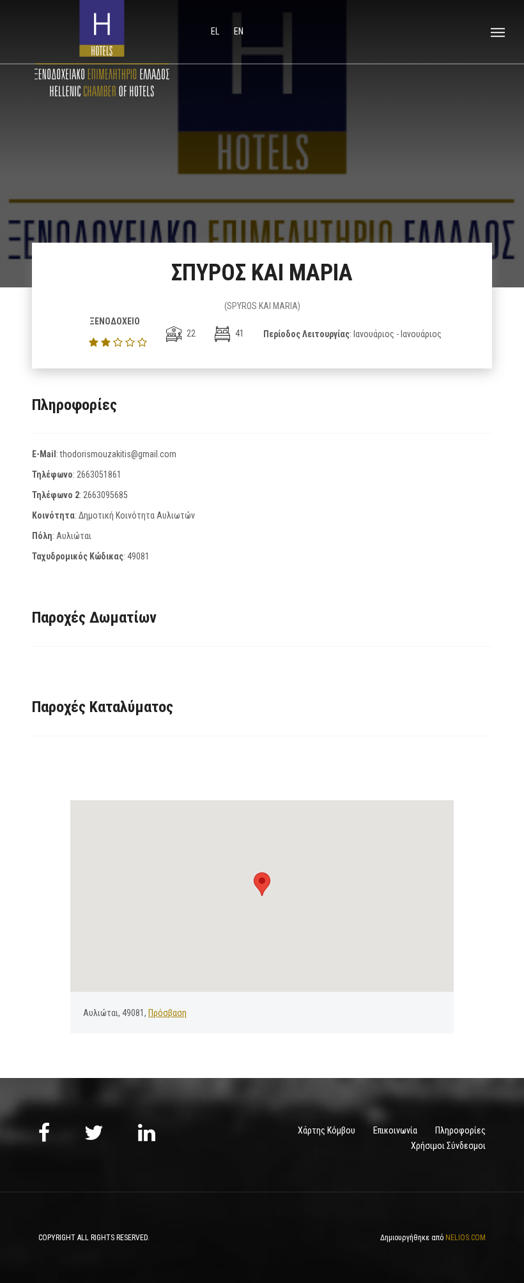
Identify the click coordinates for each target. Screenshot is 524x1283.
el (216, 31)
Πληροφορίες (460, 1130)
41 (238, 333)
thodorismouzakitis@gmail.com (118, 454)
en (238, 31)
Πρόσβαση (167, 1013)
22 (190, 333)
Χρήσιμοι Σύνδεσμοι (448, 1146)
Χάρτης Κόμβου (326, 1130)
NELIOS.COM (465, 1237)
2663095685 (105, 495)
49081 (138, 556)
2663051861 (99, 474)
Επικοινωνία (395, 1130)
